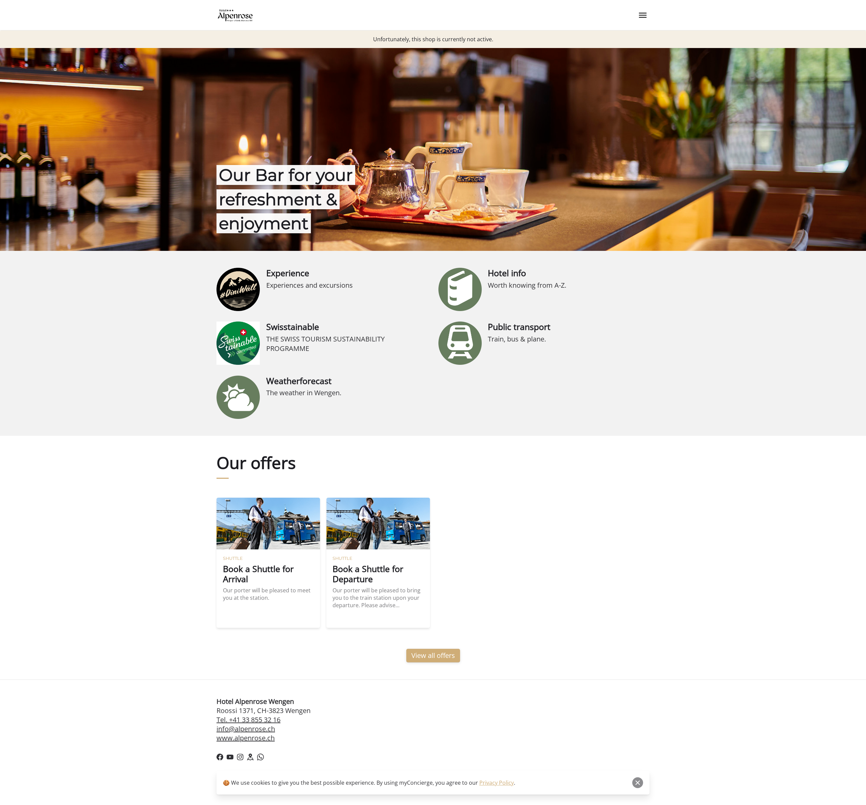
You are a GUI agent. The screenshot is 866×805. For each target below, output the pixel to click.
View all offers (433, 655)
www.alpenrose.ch (245, 737)
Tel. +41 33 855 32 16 (248, 719)
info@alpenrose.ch (245, 728)
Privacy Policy (496, 782)
